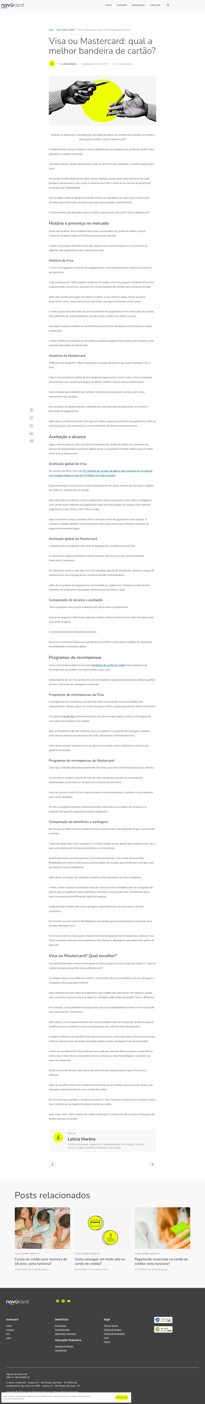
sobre (8, 1338)
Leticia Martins (82, 1139)
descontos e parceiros (65, 1334)
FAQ (7, 1334)
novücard (122, 5)
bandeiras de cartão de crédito (108, 665)
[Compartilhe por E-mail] (31, 441)
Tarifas (107, 1342)
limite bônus (138, 5)
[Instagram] (64, 1301)
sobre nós (155, 5)
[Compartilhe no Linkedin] (31, 433)
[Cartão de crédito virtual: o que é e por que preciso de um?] (152, 1165)
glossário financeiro (64, 1346)
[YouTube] (69, 1301)
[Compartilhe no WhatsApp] (31, 425)
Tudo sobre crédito (27, 1254)
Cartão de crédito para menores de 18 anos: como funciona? (41, 1261)
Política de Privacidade (114, 1334)
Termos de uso (111, 1326)
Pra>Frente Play (62, 1330)
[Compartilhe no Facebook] (31, 410)
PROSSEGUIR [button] (121, 1397)
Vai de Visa (68, 716)
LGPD (106, 1338)
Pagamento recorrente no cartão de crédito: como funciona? (161, 1261)
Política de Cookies (112, 1330)
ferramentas (61, 1350)
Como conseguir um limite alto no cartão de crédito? (100, 1261)
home (109, 5)
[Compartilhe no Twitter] (31, 418)
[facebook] (58, 1301)
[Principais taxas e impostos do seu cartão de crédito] (53, 1165)
